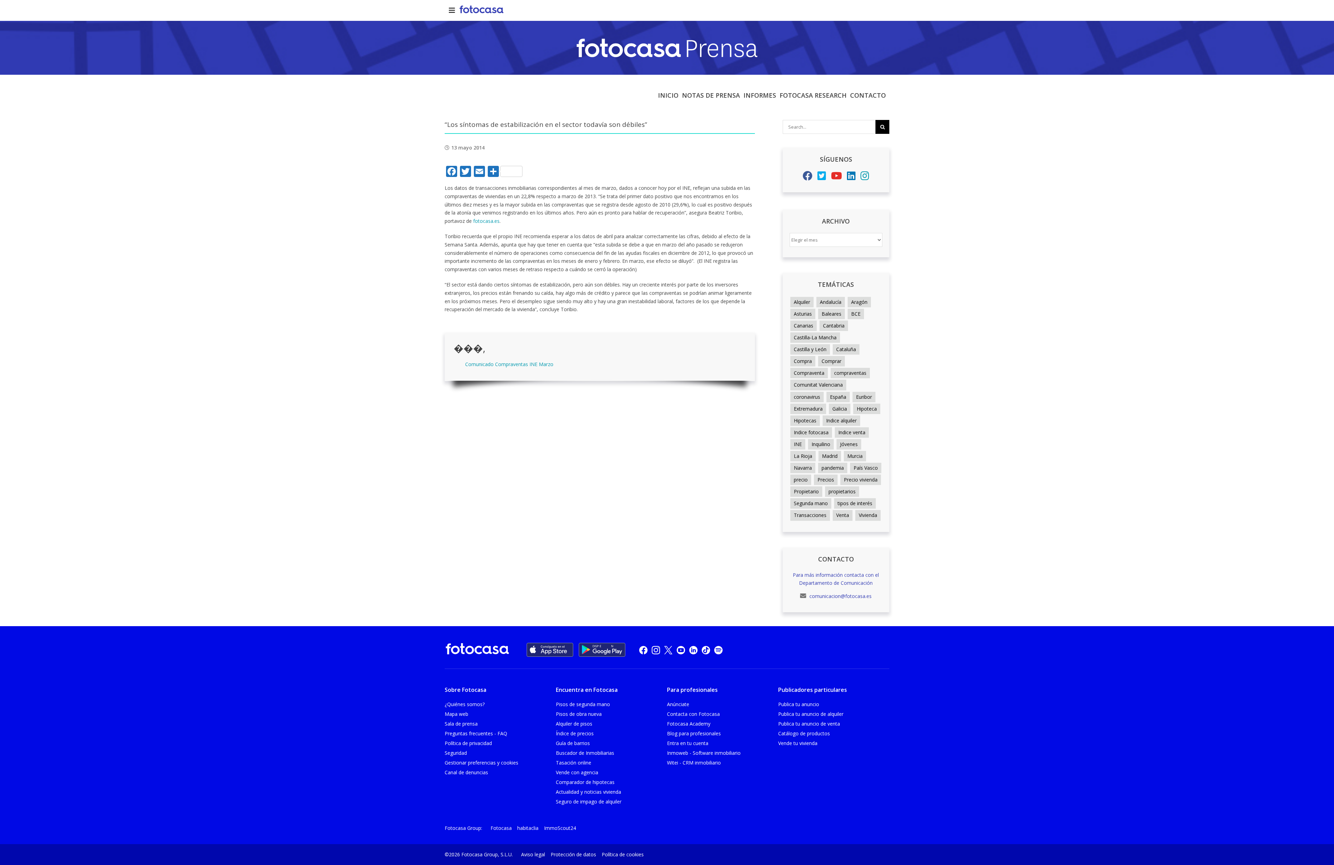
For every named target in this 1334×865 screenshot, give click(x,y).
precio (801, 479)
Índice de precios (575, 733)
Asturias (803, 313)
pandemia (833, 467)
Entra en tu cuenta (687, 743)
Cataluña (846, 349)
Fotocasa (501, 828)
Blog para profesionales (694, 733)
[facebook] (643, 650)
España (838, 397)
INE (798, 444)
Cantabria (834, 325)
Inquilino (821, 444)
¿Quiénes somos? (465, 704)
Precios (825, 479)
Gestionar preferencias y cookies (481, 762)
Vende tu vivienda (797, 743)
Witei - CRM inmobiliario (694, 762)
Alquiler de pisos (574, 723)
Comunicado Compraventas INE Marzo (509, 364)
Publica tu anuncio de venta (809, 723)
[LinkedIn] (851, 177)
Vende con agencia (577, 772)
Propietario (806, 491)
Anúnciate (678, 704)
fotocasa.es (486, 221)
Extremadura (808, 408)
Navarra (803, 467)
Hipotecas (805, 420)
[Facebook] (808, 177)
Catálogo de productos (804, 733)
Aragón (859, 302)
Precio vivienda (861, 479)
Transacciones (810, 515)
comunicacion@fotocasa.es (840, 596)
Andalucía (830, 302)
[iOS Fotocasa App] (550, 650)
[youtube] (681, 650)
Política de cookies (623, 854)
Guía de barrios (573, 743)
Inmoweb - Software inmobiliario (704, 753)
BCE (855, 313)
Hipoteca (867, 408)
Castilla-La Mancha (815, 337)
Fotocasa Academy (688, 723)
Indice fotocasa (811, 432)
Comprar (831, 361)
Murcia (855, 456)
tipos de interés (855, 503)
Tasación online (573, 762)
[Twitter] (821, 177)
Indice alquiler (841, 420)
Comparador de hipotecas (585, 782)
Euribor (864, 397)
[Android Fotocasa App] (602, 650)
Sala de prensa (461, 723)
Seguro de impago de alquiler (588, 801)
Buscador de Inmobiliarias (585, 753)
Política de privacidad (468, 743)
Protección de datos (573, 854)
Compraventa (809, 373)
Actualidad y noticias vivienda (588, 792)
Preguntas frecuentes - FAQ (476, 733)
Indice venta (851, 432)
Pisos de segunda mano (583, 704)
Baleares (831, 313)
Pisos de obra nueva (579, 714)
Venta (842, 515)
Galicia (839, 408)
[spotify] (718, 650)
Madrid (830, 456)
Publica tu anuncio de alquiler (810, 714)
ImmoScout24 (560, 828)
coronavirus (807, 397)
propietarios (842, 491)
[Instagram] (864, 177)
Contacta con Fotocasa (693, 714)
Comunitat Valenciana (818, 384)
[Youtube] (836, 177)
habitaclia (527, 828)
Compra (803, 361)
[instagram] (656, 650)
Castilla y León (810, 349)
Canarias (803, 325)
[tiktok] (706, 650)
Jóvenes (849, 444)
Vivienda (868, 515)
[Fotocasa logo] (477, 650)
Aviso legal (533, 854)
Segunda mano (811, 503)
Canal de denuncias (466, 772)
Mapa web (456, 714)
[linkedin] (693, 650)
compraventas (850, 373)
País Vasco (866, 467)
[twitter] (668, 650)
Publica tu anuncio (798, 704)
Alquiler (802, 302)
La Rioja (803, 456)
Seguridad (456, 753)
